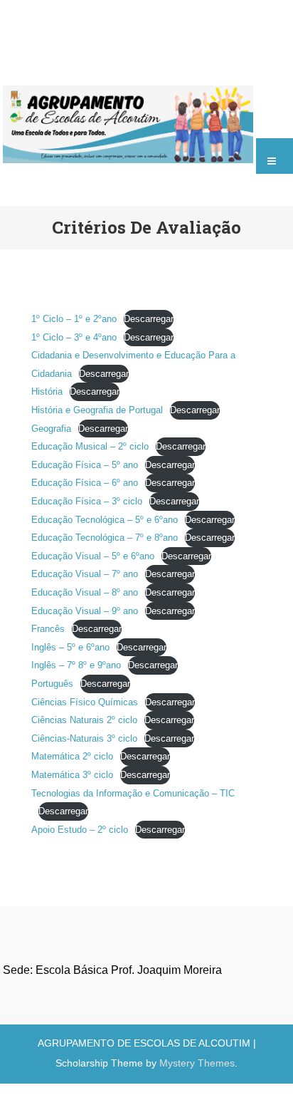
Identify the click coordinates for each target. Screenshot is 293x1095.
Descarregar (149, 318)
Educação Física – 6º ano (84, 482)
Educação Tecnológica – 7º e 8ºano (104, 537)
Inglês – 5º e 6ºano (70, 647)
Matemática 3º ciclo (72, 774)
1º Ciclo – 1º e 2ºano (74, 318)
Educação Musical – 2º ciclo (90, 446)
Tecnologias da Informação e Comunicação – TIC (133, 793)
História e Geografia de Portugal (97, 410)
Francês (48, 628)
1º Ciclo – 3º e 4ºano (74, 337)
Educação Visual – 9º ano (84, 611)
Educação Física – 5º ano (84, 465)
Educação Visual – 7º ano (84, 574)
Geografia (51, 428)
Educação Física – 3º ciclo (86, 501)
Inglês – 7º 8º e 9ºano (76, 665)
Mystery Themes (197, 1063)
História (47, 391)
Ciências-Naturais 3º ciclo (84, 738)
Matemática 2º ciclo (72, 756)
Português (52, 683)
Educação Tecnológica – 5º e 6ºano (104, 519)
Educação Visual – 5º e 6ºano (92, 556)
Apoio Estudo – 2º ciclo (79, 829)
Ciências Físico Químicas (84, 702)
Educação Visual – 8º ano (84, 592)
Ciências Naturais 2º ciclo (84, 720)
